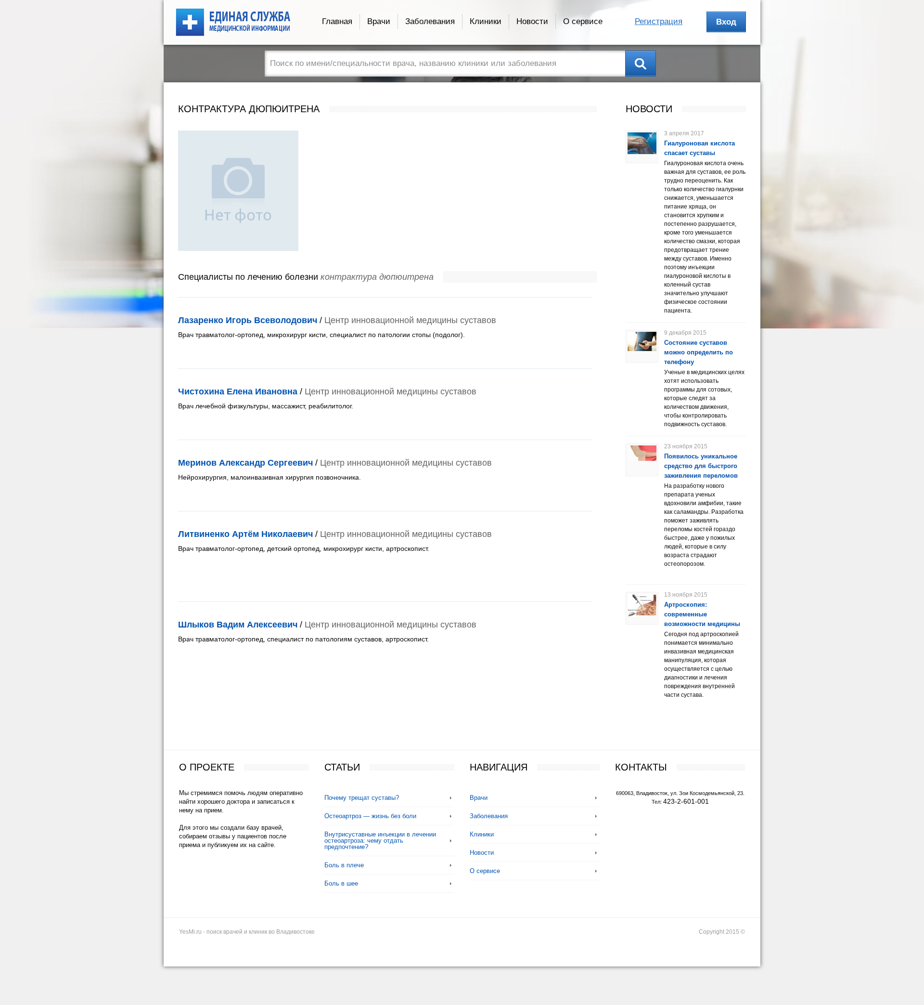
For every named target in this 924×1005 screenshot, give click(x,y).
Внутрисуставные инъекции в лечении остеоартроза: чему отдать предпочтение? (380, 840)
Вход (726, 21)
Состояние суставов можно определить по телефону (698, 352)
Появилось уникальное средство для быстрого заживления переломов (701, 466)
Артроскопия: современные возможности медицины (702, 614)
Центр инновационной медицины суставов (410, 320)
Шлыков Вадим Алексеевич (237, 624)
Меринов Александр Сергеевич (245, 463)
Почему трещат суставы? (361, 797)
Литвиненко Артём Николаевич (245, 534)
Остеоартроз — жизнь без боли (370, 816)
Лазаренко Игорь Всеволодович (247, 320)
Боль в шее (341, 883)
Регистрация (658, 21)
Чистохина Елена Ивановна (237, 391)
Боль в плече (344, 865)
